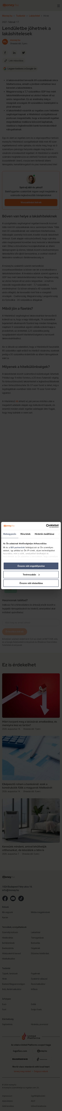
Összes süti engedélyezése (31, 566)
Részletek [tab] (25, 534)
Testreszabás (29, 574)
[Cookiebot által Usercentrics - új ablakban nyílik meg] (46, 526)
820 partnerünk (18, 547)
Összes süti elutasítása (31, 583)
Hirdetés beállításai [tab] (44, 534)
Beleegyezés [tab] (9, 534)
